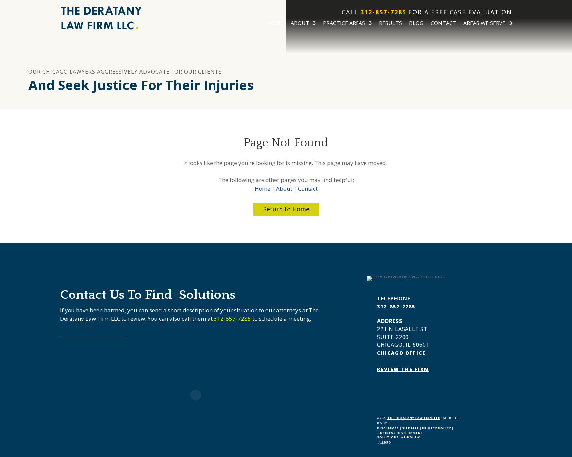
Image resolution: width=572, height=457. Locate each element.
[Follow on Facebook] (382, 388)
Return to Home (286, 209)
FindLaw (412, 437)
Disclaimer (388, 428)
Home (275, 24)
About (300, 24)
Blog (416, 24)
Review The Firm (403, 369)
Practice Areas (344, 24)
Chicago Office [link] (401, 353)
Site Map (410, 428)
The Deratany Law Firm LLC (413, 418)
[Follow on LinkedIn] (395, 388)
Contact (443, 24)
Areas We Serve (484, 24)
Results (390, 24)
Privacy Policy (436, 428)
